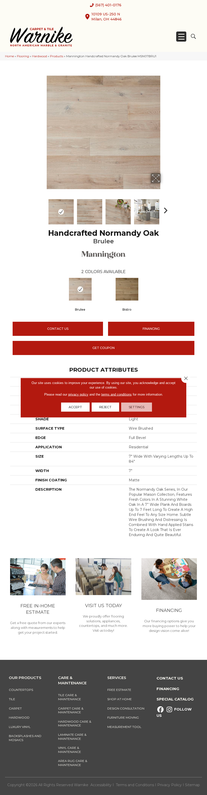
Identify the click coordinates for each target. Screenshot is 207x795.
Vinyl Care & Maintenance (69, 750)
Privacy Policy (170, 785)
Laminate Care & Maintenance (72, 737)
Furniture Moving (123, 717)
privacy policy (78, 394)
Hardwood (39, 56)
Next (164, 209)
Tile (12, 699)
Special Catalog (175, 699)
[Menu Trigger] (181, 37)
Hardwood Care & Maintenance (74, 723)
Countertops (21, 690)
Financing (168, 688)
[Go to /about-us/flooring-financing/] (169, 596)
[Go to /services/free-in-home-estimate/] (38, 597)
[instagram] (169, 709)
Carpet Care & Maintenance (70, 710)
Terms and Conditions (135, 785)
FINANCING (151, 329)
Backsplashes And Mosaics (25, 738)
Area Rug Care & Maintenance (72, 763)
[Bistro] (127, 289)
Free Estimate (119, 690)
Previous (42, 209)
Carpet (15, 708)
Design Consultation (125, 708)
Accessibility (101, 785)
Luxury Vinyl (20, 727)
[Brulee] (80, 289)
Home (9, 56)
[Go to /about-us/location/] (103, 596)
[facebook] (160, 709)
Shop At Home (119, 699)
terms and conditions (116, 394)
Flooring (23, 56)
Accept (75, 407)
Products (56, 56)
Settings (136, 407)
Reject (105, 407)
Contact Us (57, 329)
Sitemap (192, 785)
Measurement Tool (124, 727)
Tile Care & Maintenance (69, 697)
